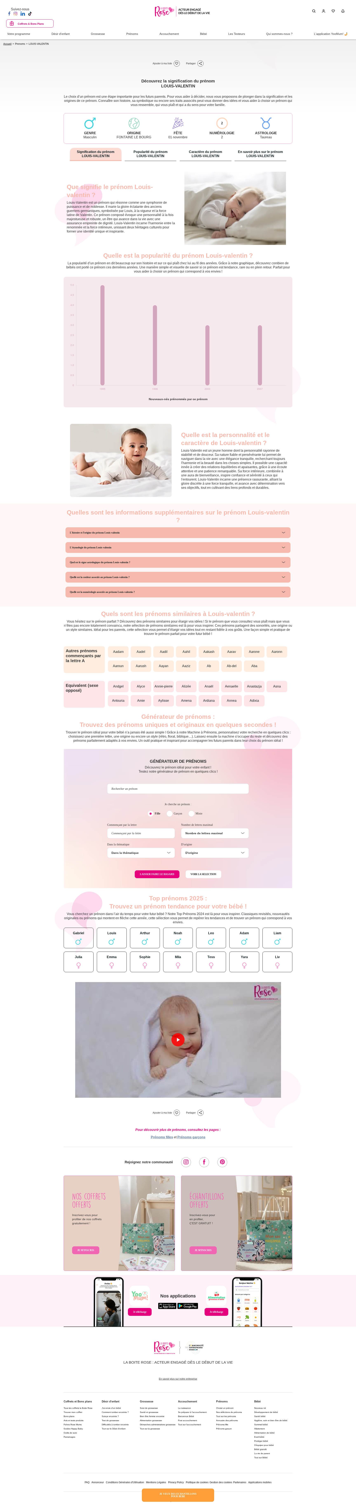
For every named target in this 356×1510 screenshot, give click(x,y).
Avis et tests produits (73, 1420)
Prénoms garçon (224, 1429)
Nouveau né (260, 1408)
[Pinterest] (222, 1162)
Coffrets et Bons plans (78, 1401)
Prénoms (222, 1401)
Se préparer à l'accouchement (192, 1412)
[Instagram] (15, 13)
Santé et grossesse (149, 1412)
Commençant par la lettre (122, 824)
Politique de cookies (197, 1482)
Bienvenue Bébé (186, 1416)
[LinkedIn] (23, 13)
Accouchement (187, 1401)
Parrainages (69, 1437)
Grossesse (146, 1401)
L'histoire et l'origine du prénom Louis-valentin (95, 532)
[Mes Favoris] (333, 11)
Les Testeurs (236, 33)
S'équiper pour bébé (264, 1445)
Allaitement (259, 1429)
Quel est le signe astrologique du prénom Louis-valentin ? (100, 562)
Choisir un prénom (224, 1408)
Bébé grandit (260, 1449)
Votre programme (18, 33)
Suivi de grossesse (149, 1408)
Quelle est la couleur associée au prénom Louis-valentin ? (100, 577)
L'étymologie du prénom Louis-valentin (90, 547)
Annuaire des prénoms (227, 1420)
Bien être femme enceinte (152, 1416)
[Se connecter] (323, 11)
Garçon (178, 813)
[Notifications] (342, 11)
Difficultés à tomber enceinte (115, 1424)
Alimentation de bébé (264, 1433)
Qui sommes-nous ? (279, 33)
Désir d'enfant (110, 1401)
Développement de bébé (266, 1412)
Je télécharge (139, 1311)
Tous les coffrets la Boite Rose (78, 1408)
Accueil (7, 43)
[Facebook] (9, 13)
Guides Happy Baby (73, 1429)
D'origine (186, 844)
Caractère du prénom (205, 154)
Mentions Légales (156, 1482)
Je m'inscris (85, 1250)
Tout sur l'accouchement (189, 1424)
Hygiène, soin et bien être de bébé (270, 1420)
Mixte (199, 813)
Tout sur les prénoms (226, 1416)
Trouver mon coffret (73, 1412)
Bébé (257, 1401)
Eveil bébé (259, 1437)
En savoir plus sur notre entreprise (178, 1378)
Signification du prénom (95, 154)
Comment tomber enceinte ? (115, 1412)
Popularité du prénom (150, 154)
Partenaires (239, 1482)
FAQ (87, 1482)
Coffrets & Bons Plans (31, 23)
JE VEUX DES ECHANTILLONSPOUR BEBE (178, 1495)
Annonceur (97, 1482)
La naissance (184, 1408)
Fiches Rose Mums (73, 1424)
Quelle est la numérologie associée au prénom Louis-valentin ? (102, 592)
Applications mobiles (260, 1482)
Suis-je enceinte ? (110, 1416)
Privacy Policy (176, 1482)
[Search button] (313, 11)
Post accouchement (187, 1420)
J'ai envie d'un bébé (111, 1408)
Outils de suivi (70, 1433)
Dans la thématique (118, 844)
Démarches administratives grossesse (158, 1424)
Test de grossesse (110, 1420)
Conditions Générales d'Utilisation (125, 1482)
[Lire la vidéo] (178, 1039)
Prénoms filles (162, 1137)
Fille (157, 813)
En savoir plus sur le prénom (260, 154)
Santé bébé (260, 1416)
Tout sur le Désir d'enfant (113, 1429)
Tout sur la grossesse (150, 1429)
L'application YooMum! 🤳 (331, 33)
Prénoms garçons (191, 1137)
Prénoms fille (222, 1424)
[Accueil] (182, 11)
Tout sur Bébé (261, 1457)
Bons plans (69, 1416)
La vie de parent (262, 1453)
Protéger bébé (261, 1441)
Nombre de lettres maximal (197, 824)
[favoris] (177, 63)
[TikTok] (30, 13)
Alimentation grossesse (151, 1420)
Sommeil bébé (261, 1424)
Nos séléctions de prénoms (229, 1412)
